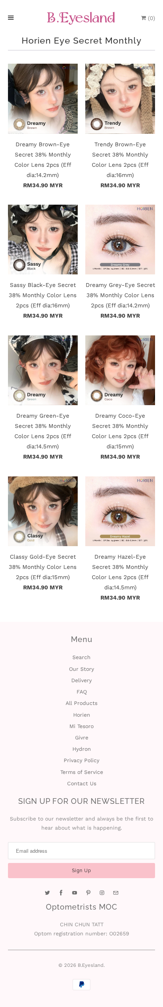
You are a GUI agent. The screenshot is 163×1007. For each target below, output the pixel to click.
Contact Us (81, 783)
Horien (81, 715)
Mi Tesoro (81, 726)
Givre (81, 737)
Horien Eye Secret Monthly (82, 40)
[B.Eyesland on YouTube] (75, 893)
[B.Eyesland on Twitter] (47, 893)
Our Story (81, 669)
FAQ (82, 692)
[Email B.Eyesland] (116, 893)
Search (81, 657)
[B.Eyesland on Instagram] (102, 893)
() (150, 18)
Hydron (81, 749)
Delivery (81, 680)
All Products (81, 703)
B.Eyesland (90, 965)
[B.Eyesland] (81, 18)
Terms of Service (81, 772)
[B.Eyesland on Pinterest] (88, 893)
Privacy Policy (81, 760)
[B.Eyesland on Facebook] (61, 893)
